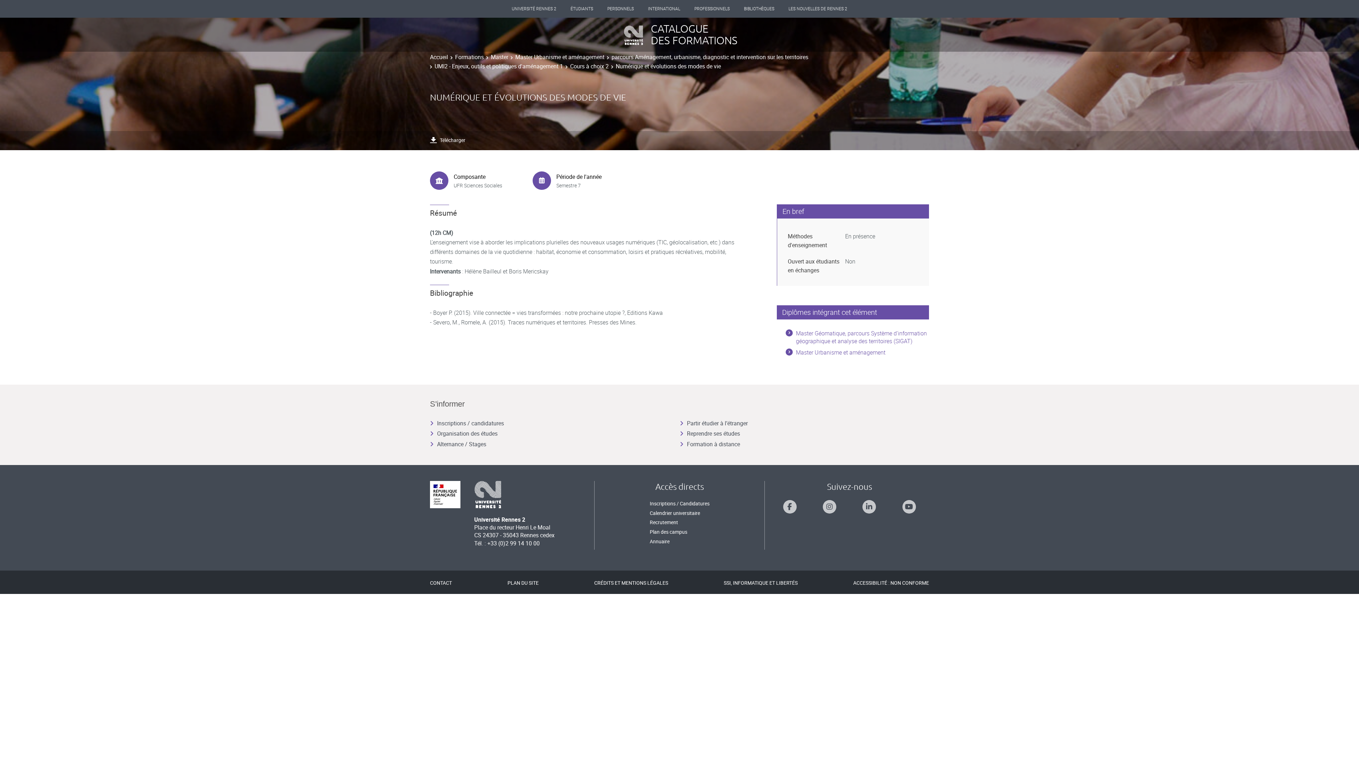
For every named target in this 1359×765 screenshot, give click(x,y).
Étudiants (581, 8)
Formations (469, 57)
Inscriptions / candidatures (470, 423)
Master (499, 57)
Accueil (439, 57)
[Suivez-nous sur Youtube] (909, 507)
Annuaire (660, 541)
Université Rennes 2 (534, 8)
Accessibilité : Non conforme (891, 582)
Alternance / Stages (461, 444)
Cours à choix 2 (589, 66)
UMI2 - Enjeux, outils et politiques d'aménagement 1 (499, 66)
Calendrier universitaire (675, 513)
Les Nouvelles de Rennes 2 (818, 8)
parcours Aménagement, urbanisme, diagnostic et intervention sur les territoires (710, 57)
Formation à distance (713, 444)
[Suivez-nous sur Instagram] (829, 507)
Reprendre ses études (713, 433)
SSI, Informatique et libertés (761, 582)
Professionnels (712, 8)
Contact (441, 582)
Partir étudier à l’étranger (717, 423)
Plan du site (523, 582)
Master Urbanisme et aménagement (559, 57)
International (664, 8)
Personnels (620, 8)
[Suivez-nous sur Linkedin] (869, 507)
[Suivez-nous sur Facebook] (790, 507)
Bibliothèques (759, 8)
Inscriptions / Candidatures (680, 503)
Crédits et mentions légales (631, 582)
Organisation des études (467, 433)
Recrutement (664, 522)
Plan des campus (668, 531)
